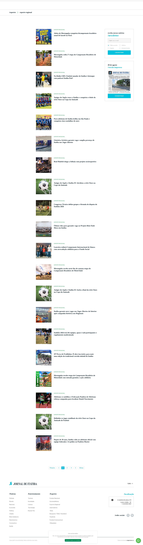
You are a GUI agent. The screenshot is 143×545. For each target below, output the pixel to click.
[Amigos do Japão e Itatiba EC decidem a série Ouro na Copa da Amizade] (43, 186)
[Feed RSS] (132, 515)
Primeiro (52, 468)
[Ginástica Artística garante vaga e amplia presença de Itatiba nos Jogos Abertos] (43, 143)
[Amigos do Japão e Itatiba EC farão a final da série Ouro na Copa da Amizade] (43, 293)
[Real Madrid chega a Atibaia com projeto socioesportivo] (43, 165)
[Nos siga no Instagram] (128, 515)
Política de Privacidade (83, 537)
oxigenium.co (130, 540)
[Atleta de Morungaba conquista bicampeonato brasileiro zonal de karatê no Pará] (43, 37)
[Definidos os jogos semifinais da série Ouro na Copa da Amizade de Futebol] (43, 422)
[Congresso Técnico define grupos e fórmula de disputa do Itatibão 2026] (43, 208)
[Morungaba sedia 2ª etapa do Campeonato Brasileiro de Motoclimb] (43, 58)
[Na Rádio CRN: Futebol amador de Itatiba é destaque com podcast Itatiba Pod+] (43, 79)
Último (81, 468)
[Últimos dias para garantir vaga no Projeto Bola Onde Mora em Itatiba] (43, 229)
